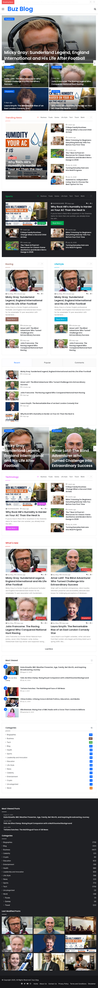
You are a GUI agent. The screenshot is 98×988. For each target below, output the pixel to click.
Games (56, 117)
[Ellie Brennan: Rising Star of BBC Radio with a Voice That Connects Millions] (12, 712)
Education (11, 761)
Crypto (9, 780)
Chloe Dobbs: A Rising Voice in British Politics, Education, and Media (50, 699)
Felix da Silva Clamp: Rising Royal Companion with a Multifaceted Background (54, 678)
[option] (49, 63)
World (82, 117)
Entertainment (12, 776)
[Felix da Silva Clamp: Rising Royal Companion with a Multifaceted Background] (12, 681)
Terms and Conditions (78, 984)
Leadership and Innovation (17, 757)
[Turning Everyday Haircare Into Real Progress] (57, 168)
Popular (47, 362)
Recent (17, 362)
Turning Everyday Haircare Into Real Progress (77, 169)
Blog (8, 746)
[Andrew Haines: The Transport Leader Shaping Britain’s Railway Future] (49, 961)
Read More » (57, 223)
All (38, 117)
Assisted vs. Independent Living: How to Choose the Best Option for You (77, 182)
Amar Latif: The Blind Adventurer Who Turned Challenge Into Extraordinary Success (22, 81)
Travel (77, 117)
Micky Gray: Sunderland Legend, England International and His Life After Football (46, 55)
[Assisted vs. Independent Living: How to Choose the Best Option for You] (57, 180)
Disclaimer (92, 984)
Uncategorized (12, 784)
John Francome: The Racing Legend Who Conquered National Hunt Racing (43, 2)
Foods (51, 117)
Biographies (9, 19)
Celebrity (10, 773)
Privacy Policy (63, 984)
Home (36, 984)
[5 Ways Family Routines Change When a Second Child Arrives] (57, 127)
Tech (71, 117)
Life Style (56, 91)
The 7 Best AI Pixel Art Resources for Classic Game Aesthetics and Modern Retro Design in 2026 (79, 156)
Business (44, 117)
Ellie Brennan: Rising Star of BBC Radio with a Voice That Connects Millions (52, 709)
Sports (9, 754)
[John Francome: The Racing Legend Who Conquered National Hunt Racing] (72, 75)
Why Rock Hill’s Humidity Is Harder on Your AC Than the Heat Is (71, 107)
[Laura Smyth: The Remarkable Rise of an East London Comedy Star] (25, 100)
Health (9, 750)
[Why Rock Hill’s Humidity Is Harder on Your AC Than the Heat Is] (72, 100)
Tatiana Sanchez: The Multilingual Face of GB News (42, 688)
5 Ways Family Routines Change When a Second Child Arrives (78, 129)
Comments (79, 362)
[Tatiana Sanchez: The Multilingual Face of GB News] (12, 691)
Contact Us (52, 984)
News (9, 769)
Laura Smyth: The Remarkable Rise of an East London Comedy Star (24, 107)
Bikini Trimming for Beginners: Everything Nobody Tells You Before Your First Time (79, 142)
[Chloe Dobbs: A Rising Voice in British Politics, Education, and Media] (12, 702)
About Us (43, 984)
